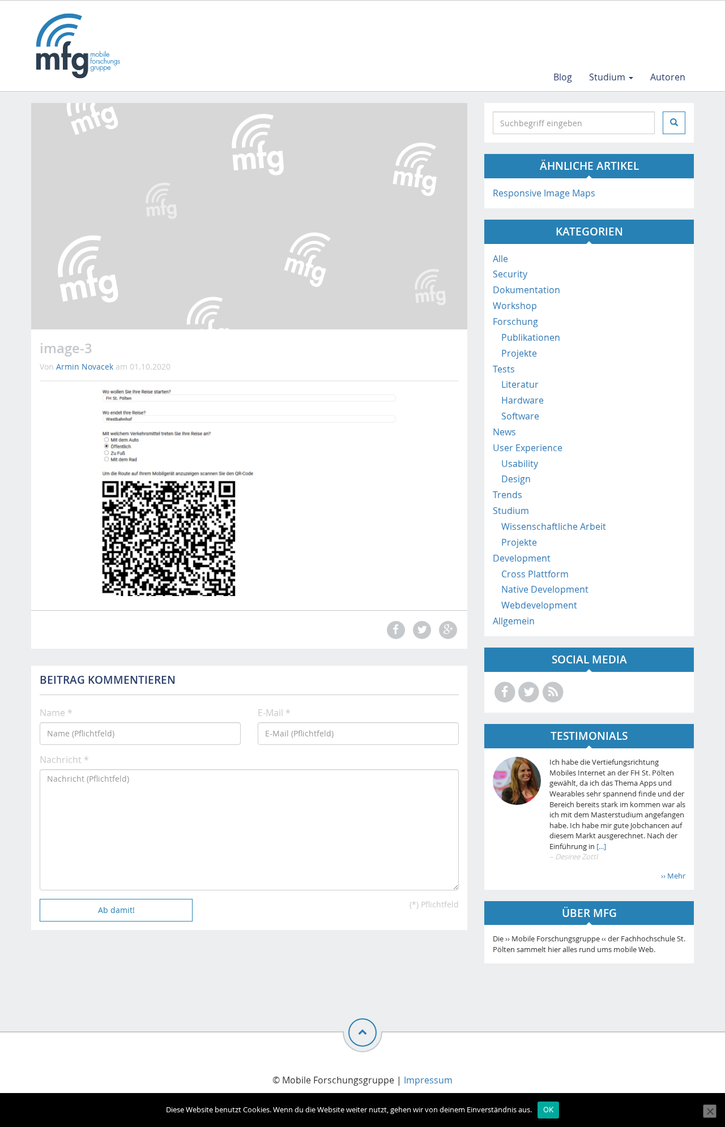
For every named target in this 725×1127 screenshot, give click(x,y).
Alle (500, 258)
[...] (600, 846)
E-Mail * (274, 712)
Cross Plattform (535, 574)
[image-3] (249, 486)
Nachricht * (64, 759)
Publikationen (530, 337)
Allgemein (514, 621)
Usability (519, 463)
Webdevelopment (539, 605)
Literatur (520, 384)
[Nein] (710, 1111)
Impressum (428, 1080)
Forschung (515, 321)
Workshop (515, 305)
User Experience (527, 448)
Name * (56, 712)
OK (548, 1109)
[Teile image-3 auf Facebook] (394, 629)
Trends (507, 494)
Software (520, 416)
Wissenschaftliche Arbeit (553, 526)
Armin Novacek (84, 366)
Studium (608, 77)
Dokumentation (526, 290)
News (504, 432)
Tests (504, 369)
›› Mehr (673, 876)
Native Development (544, 589)
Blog (562, 77)
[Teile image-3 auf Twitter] (420, 629)
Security (510, 274)
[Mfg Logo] (77, 46)
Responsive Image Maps (544, 193)
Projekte (519, 353)
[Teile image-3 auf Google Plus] (447, 629)
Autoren (667, 77)
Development (522, 558)
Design (516, 479)
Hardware (522, 400)
